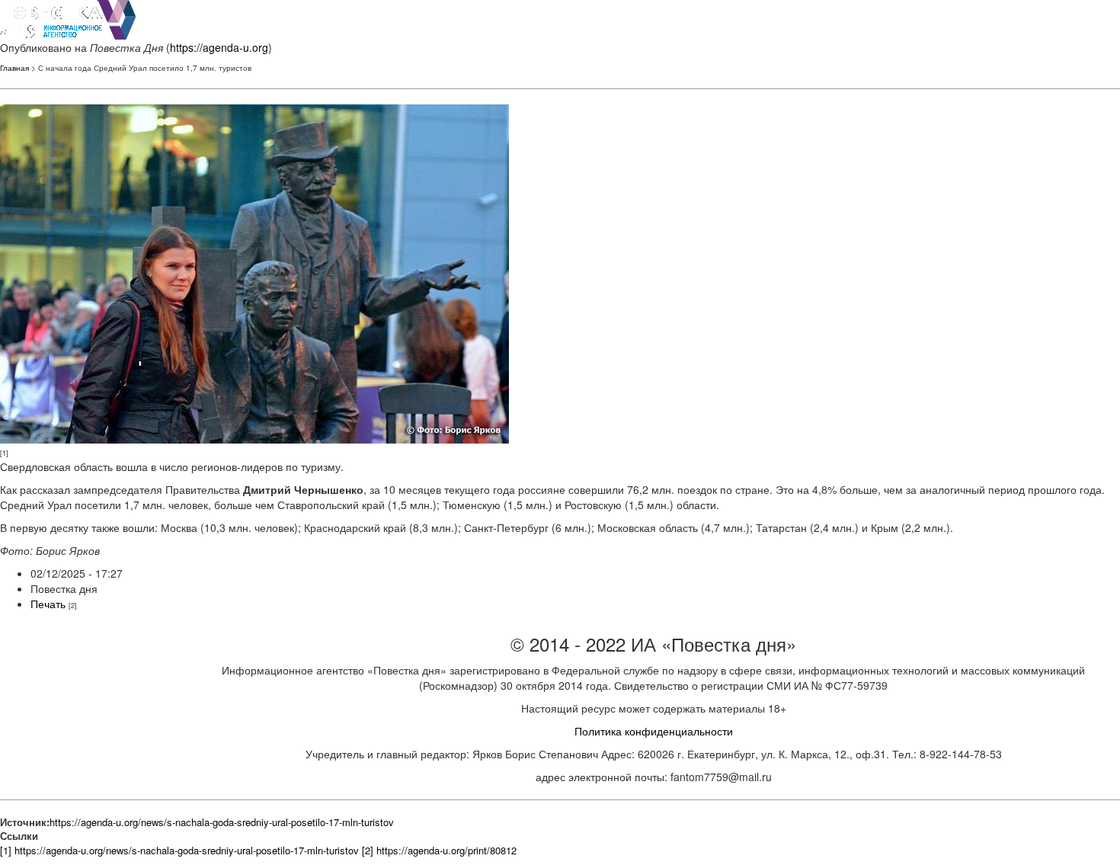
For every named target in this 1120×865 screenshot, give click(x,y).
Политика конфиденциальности (653, 730)
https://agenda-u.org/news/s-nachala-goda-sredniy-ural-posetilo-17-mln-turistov (222, 822)
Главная (14, 67)
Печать (48, 603)
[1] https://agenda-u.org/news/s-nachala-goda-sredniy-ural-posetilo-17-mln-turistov (179, 850)
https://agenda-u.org (219, 47)
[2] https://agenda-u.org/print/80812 (439, 850)
